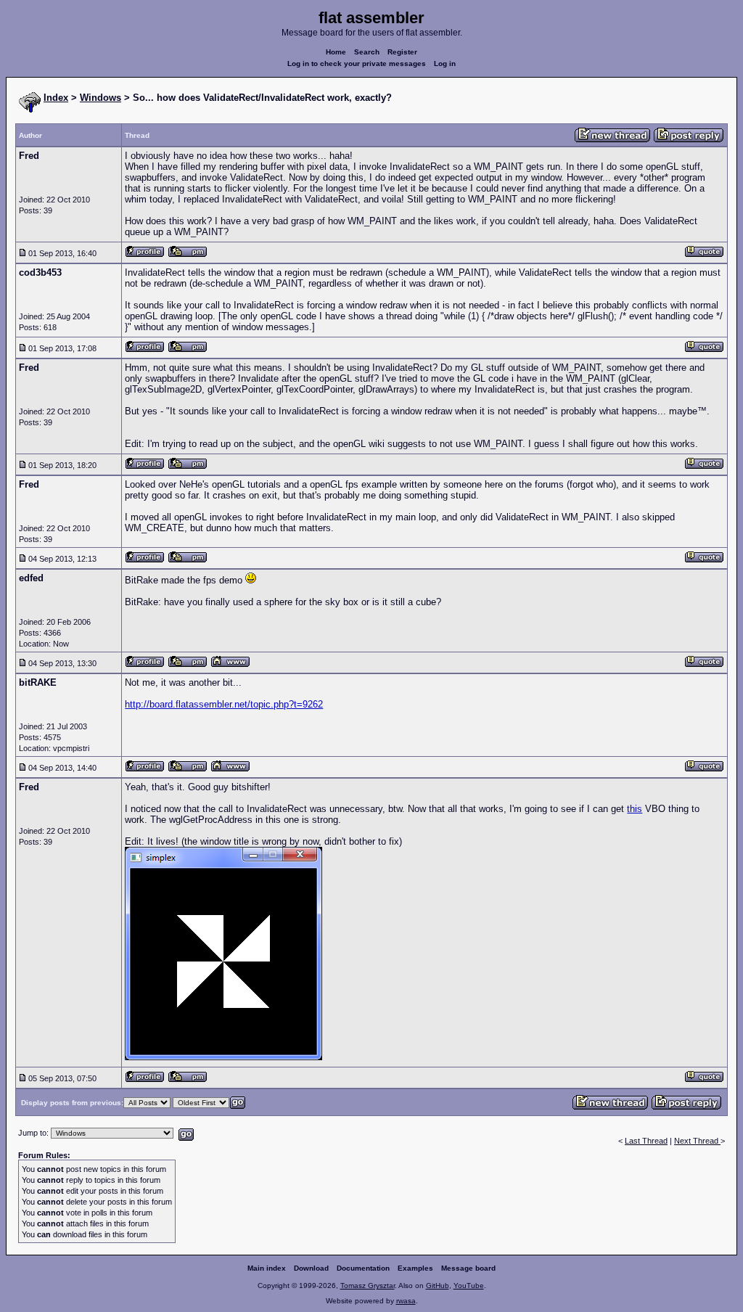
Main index (266, 1268)
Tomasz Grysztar (367, 1286)
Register (402, 52)
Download (311, 1268)
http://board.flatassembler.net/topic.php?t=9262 (224, 704)
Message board (468, 1268)
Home (336, 52)
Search (366, 52)
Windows (100, 97)
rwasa (406, 1301)
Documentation (363, 1268)
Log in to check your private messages (356, 63)
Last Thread (646, 1140)
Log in (445, 63)
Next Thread (697, 1140)
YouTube (468, 1286)
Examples (415, 1268)
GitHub (437, 1286)
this (634, 808)
